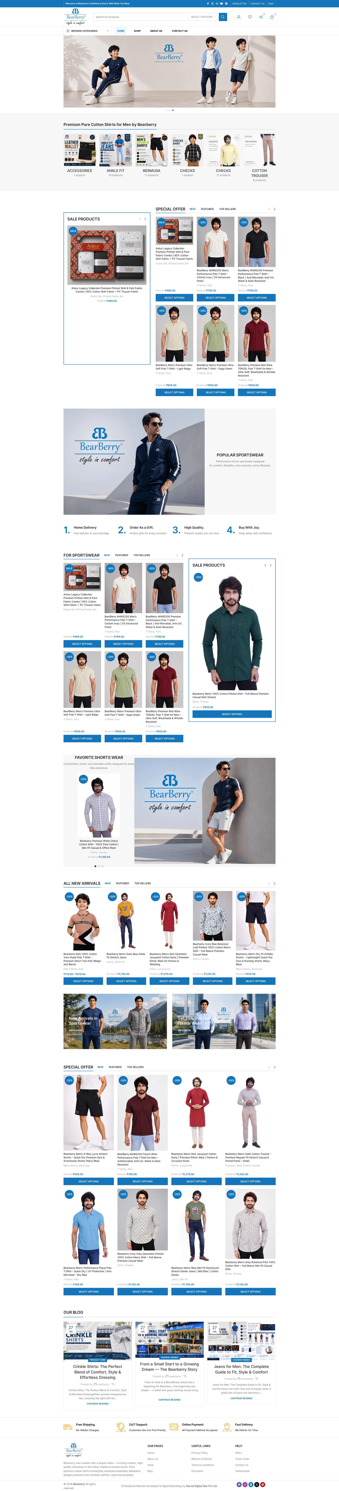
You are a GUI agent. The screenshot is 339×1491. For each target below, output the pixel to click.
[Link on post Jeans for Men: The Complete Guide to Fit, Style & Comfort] (241, 1341)
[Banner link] (115, 1021)
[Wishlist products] (249, 17)
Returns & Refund (201, 1458)
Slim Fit (184, 1279)
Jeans (110, 961)
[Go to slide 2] (99, 866)
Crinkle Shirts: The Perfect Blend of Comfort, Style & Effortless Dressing (97, 1372)
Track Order (242, 1458)
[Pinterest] (262, 1484)
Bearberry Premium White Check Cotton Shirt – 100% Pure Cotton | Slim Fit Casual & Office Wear (99, 844)
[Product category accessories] (80, 156)
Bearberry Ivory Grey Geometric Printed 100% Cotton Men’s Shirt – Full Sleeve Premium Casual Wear (140, 1257)
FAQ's (238, 1452)
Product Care (97, 1360)
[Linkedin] (250, 1484)
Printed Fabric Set (113, 296)
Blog (150, 1470)
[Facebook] (239, 1484)
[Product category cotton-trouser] (259, 159)
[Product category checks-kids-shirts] (187, 156)
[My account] (238, 17)
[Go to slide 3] (102, 866)
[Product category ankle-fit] (115, 156)
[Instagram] (245, 1484)
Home (151, 1452)
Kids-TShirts (70, 969)
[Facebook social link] (208, 3)
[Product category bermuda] (151, 156)
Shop (151, 1464)
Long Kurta (164, 969)
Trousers (230, 1165)
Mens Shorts (243, 969)
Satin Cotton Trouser (248, 1165)
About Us (153, 1458)
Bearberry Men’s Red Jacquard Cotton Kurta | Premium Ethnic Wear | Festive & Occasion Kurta (194, 1157)
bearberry (103, 1384)
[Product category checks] (223, 156)
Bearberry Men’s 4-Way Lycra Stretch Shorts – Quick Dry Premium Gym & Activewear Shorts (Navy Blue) (85, 1157)
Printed (204, 701)
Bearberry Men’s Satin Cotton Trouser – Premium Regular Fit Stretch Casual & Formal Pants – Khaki (248, 1157)
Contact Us (241, 1464)
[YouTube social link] (221, 3)
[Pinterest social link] (226, 3)
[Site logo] (75, 16)
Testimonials (242, 1470)
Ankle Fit (120, 961)
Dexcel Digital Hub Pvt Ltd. (201, 1485)
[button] (166, 110)
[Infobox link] (88, 530)
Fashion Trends (169, 1357)
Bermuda (257, 969)
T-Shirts (201, 285)
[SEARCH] (223, 17)
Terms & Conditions (202, 1464)
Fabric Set (96, 296)
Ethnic (153, 969)
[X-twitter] (256, 1484)
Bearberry (79, 1483)
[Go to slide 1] (95, 866)
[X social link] (212, 3)
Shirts (196, 701)
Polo (209, 285)
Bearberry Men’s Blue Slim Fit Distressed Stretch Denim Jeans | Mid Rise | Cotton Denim (195, 1271)
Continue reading (98, 1403)
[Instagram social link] (217, 3)
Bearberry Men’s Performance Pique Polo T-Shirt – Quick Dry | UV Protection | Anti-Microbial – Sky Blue (88, 1271)
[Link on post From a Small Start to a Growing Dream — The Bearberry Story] (169, 1340)
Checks (103, 852)
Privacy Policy (199, 1452)
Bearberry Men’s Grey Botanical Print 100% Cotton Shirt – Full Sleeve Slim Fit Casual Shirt (250, 1266)
